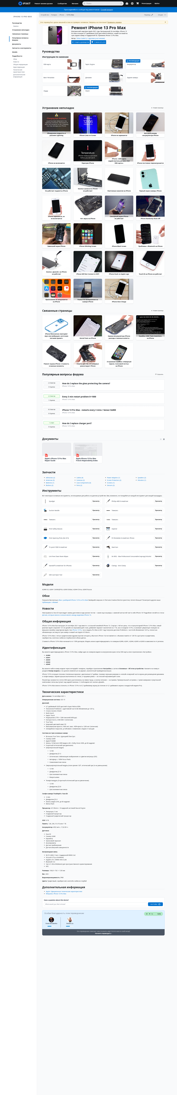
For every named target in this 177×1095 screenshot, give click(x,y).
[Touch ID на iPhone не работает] (150, 261)
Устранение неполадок (20, 30)
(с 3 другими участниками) (95, 38)
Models (14, 52)
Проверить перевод (114, 22)
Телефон (54, 15)
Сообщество (62, 4)
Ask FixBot (153, 904)
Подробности (17, 56)
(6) (84, 483)
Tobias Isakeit (81, 38)
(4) (80, 478)
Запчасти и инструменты (21, 48)
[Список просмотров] (161, 439)
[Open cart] (138, 3)
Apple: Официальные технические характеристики (64, 891)
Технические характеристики (19, 71)
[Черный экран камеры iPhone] (150, 178)
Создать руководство (81, 42)
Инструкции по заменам (55, 56)
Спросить (160, 374)
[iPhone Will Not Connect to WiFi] (88, 261)
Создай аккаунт (107, 10)
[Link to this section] (41, 439)
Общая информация (20, 64)
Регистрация (146, 3)
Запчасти (48, 472)
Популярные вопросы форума (20, 39)
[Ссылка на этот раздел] (41, 596)
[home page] (24, 3)
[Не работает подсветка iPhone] (56, 178)
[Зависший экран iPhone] (56, 234)
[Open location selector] (132, 3)
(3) (50, 480)
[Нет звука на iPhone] (88, 206)
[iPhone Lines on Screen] (88, 123)
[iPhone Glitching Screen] (88, 234)
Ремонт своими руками (44, 4)
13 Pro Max (70, 15)
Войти (157, 3)
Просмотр (95, 501)
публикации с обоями (49, 602)
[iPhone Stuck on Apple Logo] (119, 261)
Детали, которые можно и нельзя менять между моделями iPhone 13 (66, 615)
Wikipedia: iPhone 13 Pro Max (56, 894)
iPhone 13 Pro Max (22, 16)
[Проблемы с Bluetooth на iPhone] (150, 234)
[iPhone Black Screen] (119, 234)
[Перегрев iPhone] (88, 150)
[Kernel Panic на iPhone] (88, 326)
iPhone (61, 15)
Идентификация (19, 67)
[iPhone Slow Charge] (119, 289)
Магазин (75, 4)
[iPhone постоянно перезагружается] (150, 150)
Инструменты (51, 490)
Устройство (45, 15)
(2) (50, 478)
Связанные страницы (20, 34)
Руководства (17, 23)
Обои (15, 59)
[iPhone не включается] (56, 150)
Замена (15, 26)
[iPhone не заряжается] (119, 123)
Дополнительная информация (19, 76)
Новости (16, 62)
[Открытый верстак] (127, 3)
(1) (50, 483)
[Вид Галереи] (164, 439)
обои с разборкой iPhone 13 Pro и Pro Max (73, 600)
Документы (16, 44)
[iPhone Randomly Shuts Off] (150, 206)
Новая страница (158, 108)
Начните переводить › (103, 933)
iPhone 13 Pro (77, 630)
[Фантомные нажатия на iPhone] (119, 178)
